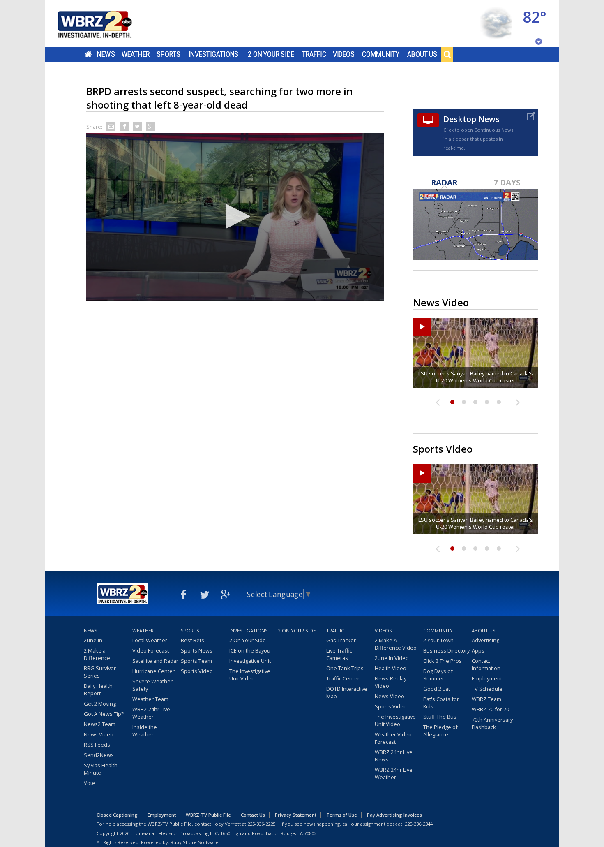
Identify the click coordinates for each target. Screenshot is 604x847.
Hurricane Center (153, 671)
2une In (93, 640)
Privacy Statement (295, 815)
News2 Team (99, 724)
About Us (422, 54)
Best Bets (192, 640)
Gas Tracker (341, 640)
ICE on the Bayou (249, 650)
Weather (136, 54)
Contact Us (253, 815)
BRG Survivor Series (100, 671)
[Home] (104, 23)
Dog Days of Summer (438, 674)
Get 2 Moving (100, 703)
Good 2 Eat (436, 688)
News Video (98, 734)
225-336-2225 (261, 824)
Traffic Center (343, 678)
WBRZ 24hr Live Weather (151, 713)
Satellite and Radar (155, 660)
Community (380, 54)
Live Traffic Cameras (339, 654)
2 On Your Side (271, 54)
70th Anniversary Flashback (492, 723)
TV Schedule (487, 688)
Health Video (390, 668)
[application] (235, 217)
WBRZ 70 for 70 (490, 709)
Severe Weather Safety (152, 685)
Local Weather (149, 640)
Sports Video (197, 671)
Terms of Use (341, 815)
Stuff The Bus (439, 716)
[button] (235, 216)
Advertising (485, 640)
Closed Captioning (117, 815)
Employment (487, 678)
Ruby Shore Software (195, 842)
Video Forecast (150, 650)
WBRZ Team (486, 699)
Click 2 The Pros (442, 660)
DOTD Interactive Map (346, 692)
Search (447, 54)
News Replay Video (390, 682)
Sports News (196, 650)
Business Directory (446, 650)
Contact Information (486, 664)
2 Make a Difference (97, 654)
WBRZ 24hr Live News (394, 755)
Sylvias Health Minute (101, 768)
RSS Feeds (97, 744)
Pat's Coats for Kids (441, 702)
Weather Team (150, 699)
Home (88, 54)
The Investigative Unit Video (249, 674)
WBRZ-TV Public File (208, 815)
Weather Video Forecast (393, 738)
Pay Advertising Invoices (394, 815)
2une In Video (392, 658)
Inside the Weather (144, 730)
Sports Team (196, 660)
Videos (344, 54)
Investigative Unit (250, 660)
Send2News (99, 755)
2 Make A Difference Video (396, 643)
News (106, 54)
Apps (478, 650)
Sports (168, 54)
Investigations (214, 54)
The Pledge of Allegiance (440, 730)
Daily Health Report (98, 689)
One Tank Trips (345, 668)
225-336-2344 (419, 824)
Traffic (314, 54)
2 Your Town (438, 640)
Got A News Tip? (104, 713)
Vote (89, 783)
